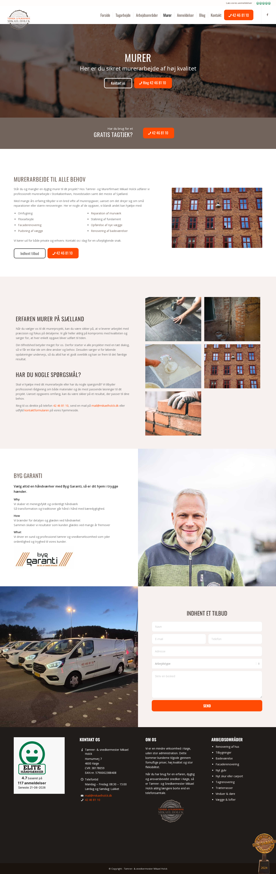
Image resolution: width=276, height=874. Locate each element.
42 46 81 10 (60, 406)
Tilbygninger (223, 752)
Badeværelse (224, 758)
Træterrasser (224, 788)
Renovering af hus (227, 747)
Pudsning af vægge (30, 231)
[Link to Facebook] (267, 15)
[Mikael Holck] (18, 20)
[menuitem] (239, 3)
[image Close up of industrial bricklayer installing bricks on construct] (174, 414)
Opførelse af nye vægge (106, 225)
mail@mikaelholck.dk (105, 406)
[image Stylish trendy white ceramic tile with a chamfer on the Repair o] (174, 367)
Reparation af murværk (106, 213)
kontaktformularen (36, 410)
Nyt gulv (221, 770)
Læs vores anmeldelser (239, 2)
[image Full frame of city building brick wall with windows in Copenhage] (233, 367)
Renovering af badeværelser (109, 231)
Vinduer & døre (225, 794)
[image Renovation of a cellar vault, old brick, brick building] (233, 320)
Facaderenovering (29, 225)
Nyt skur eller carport (229, 776)
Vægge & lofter (226, 799)
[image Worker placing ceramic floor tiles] (174, 320)
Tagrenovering (225, 782)
